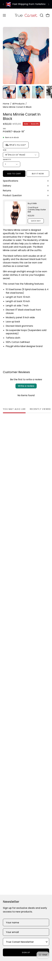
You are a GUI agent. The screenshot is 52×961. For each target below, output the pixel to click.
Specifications (10, 180)
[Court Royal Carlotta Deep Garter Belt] (15, 212)
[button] (41, 15)
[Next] (48, 4)
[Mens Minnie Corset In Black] (9, 92)
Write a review (26, 386)
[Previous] (3, 4)
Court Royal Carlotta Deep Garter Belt (37, 209)
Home (6, 103)
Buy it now (38, 173)
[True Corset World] (26, 15)
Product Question (12, 195)
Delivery (7, 185)
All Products (18, 103)
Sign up (26, 952)
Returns (7, 190)
